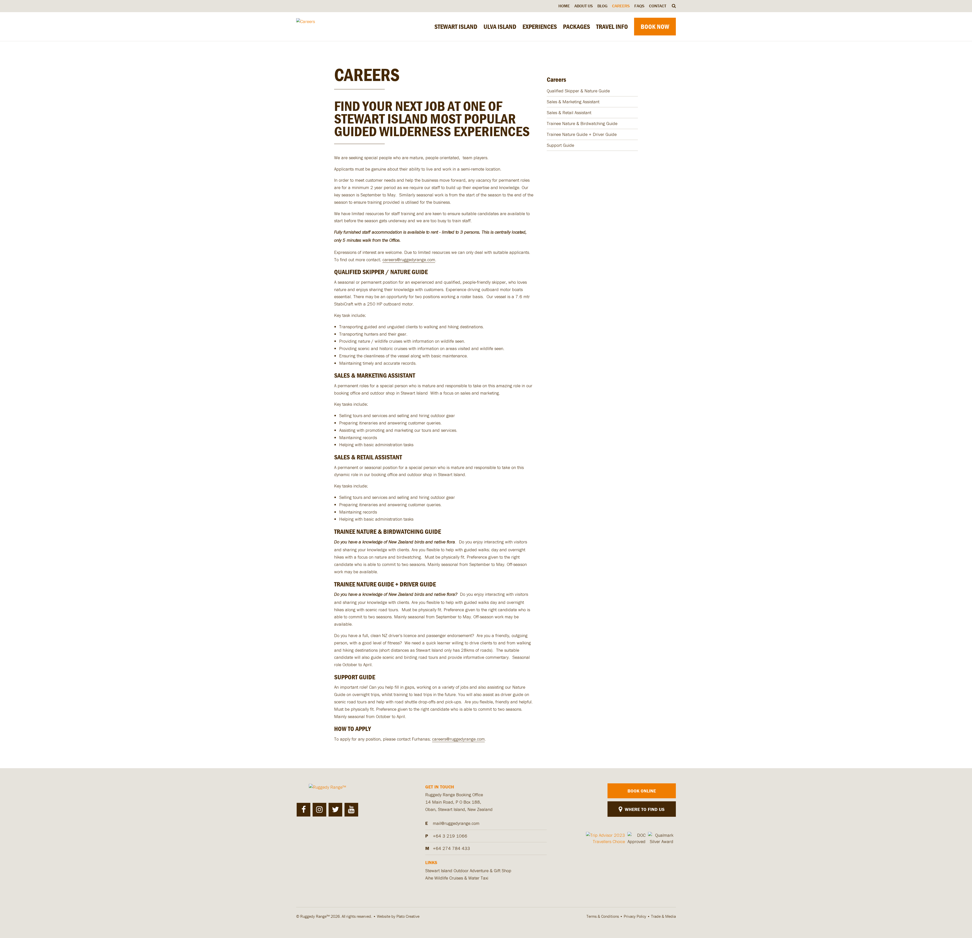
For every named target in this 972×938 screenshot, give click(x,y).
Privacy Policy (635, 916)
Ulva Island (499, 27)
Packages (576, 27)
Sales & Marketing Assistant (573, 102)
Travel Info (612, 27)
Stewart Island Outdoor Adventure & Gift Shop (468, 870)
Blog (602, 6)
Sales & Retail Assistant (569, 112)
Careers (621, 6)
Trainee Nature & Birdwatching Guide (582, 123)
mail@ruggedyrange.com (456, 823)
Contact (657, 6)
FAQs (639, 6)
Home (564, 6)
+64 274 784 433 (451, 848)
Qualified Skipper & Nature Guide (578, 91)
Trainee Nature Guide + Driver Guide (582, 134)
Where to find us (643, 809)
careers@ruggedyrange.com (408, 259)
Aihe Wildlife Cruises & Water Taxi (456, 878)
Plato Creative (407, 916)
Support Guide (560, 145)
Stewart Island (455, 27)
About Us (583, 6)
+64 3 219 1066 (450, 836)
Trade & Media (663, 916)
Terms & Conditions (602, 916)
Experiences (539, 27)
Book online (641, 791)
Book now (655, 27)
